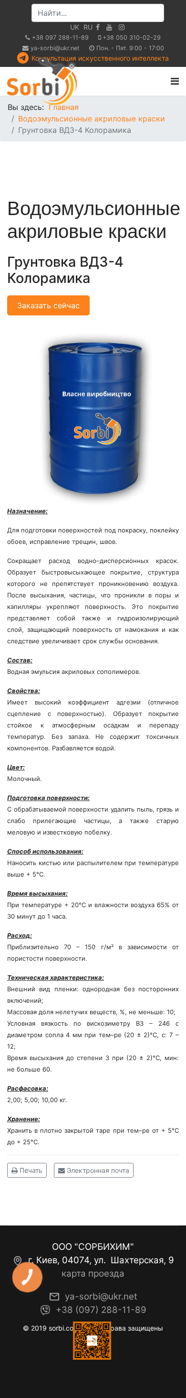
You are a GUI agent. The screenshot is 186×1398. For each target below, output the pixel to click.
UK (74, 27)
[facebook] (98, 27)
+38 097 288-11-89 (60, 37)
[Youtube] (109, 27)
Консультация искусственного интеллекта (100, 58)
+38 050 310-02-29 (132, 37)
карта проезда (93, 1273)
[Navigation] (175, 81)
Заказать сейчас (48, 305)
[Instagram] (121, 27)
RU (88, 27)
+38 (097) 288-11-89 (101, 1309)
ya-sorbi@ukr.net (55, 48)
